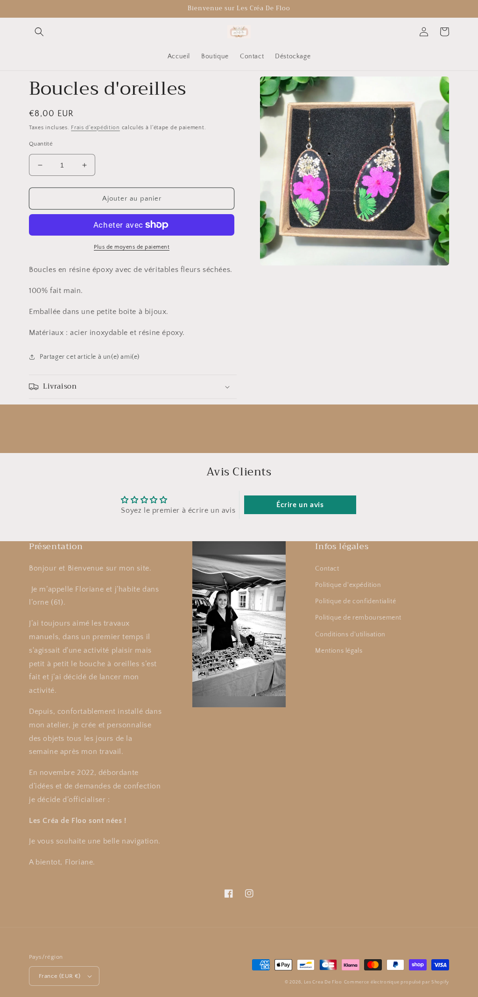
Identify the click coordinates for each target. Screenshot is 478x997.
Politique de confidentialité (355, 601)
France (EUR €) (60, 976)
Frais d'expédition (95, 128)
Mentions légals (338, 651)
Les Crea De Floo (323, 982)
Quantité (41, 143)
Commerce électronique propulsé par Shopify (396, 982)
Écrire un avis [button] (299, 505)
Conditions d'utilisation (350, 634)
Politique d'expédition (348, 585)
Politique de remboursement (358, 617)
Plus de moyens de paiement (131, 247)
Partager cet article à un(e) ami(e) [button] (90, 357)
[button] (39, 31)
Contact (327, 568)
